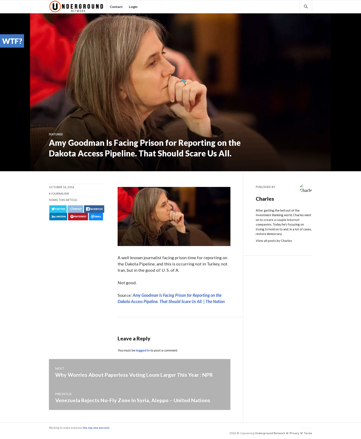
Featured (56, 134)
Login (133, 7)
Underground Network (269, 433)
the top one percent (96, 427)
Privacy (294, 433)
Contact (116, 7)
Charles (265, 198)
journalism (60, 193)
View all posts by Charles (274, 240)
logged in (143, 350)
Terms (307, 433)
